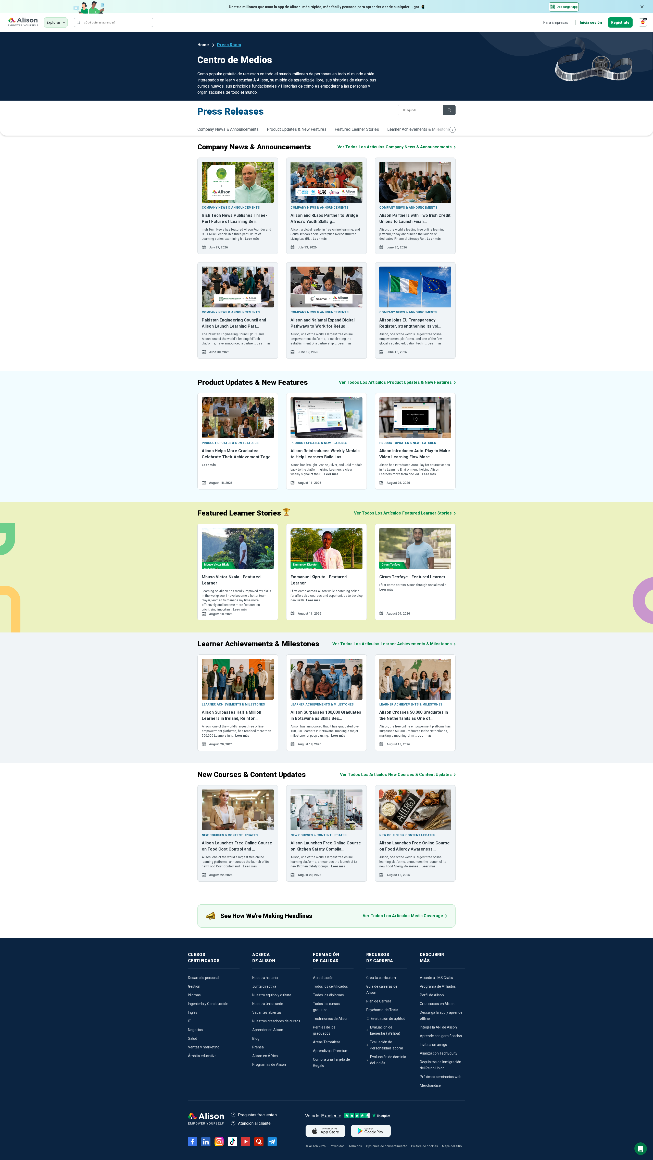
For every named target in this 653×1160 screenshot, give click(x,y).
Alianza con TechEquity (438, 1053)
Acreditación (323, 978)
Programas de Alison (269, 1064)
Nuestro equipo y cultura (271, 995)
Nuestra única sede (267, 1004)
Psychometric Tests (382, 1010)
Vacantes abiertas (267, 1012)
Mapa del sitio (452, 1146)
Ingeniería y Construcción (208, 1004)
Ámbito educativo (202, 1056)
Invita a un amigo (433, 1045)
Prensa (258, 1047)
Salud (192, 1038)
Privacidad (337, 1146)
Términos (355, 1146)
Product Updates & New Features (296, 129)
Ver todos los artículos (394, 147)
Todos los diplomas (328, 995)
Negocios (195, 1030)
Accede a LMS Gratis (436, 978)
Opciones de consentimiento (386, 1146)
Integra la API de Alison (438, 1027)
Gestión (194, 986)
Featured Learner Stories (357, 129)
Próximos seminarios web (440, 1077)
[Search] (78, 22)
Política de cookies (424, 1146)
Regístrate (620, 22)
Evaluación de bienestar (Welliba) (385, 1030)
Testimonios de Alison (330, 1019)
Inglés (192, 1012)
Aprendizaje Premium (330, 1051)
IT (189, 1021)
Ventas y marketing (203, 1047)
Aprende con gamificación (441, 1036)
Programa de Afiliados (438, 986)
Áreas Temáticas (327, 1042)
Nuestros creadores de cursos (276, 1021)
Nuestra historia (265, 978)
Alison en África (265, 1056)
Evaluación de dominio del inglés (388, 1060)
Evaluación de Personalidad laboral (386, 1045)
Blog (255, 1038)
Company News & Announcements (228, 129)
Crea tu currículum (381, 978)
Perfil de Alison (432, 995)
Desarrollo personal (203, 978)
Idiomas (194, 995)
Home (203, 44)
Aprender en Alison (267, 1030)
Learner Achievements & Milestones (419, 129)
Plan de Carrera (378, 1001)
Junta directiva (264, 986)
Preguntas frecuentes (257, 1115)
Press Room (229, 44)
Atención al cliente (254, 1123)
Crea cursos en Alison (437, 1004)
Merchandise (430, 1085)
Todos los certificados (330, 986)
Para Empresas (555, 22)
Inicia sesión (591, 22)
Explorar (53, 22)
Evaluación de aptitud (388, 1019)
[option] (237, 206)
